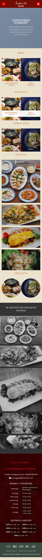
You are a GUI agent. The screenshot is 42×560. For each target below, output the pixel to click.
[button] (3, 4)
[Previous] (3, 74)
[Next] (39, 74)
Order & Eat (35, 554)
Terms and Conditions (27, 551)
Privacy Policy (11, 551)
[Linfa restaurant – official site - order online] (21, 4)
